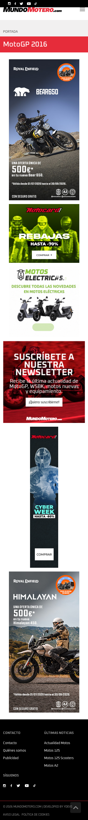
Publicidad (11, 758)
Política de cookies (36, 814)
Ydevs (68, 806)
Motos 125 (52, 750)
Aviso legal (11, 814)
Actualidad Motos (57, 743)
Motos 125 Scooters (59, 758)
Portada (10, 31)
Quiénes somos (14, 750)
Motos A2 (51, 765)
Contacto (10, 743)
